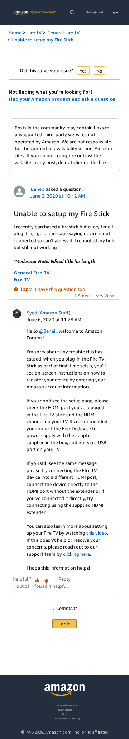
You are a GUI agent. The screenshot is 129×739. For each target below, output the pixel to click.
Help (64, 714)
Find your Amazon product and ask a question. (63, 99)
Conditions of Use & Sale (64, 705)
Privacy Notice (64, 709)
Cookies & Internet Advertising (64, 718)
